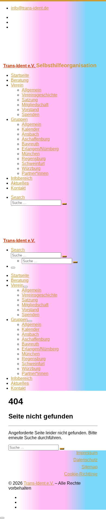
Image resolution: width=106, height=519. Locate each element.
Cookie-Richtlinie (81, 474)
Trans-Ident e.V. (39, 483)
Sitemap (90, 467)
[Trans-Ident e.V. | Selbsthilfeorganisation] (34, 59)
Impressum (87, 452)
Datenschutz (85, 459)
